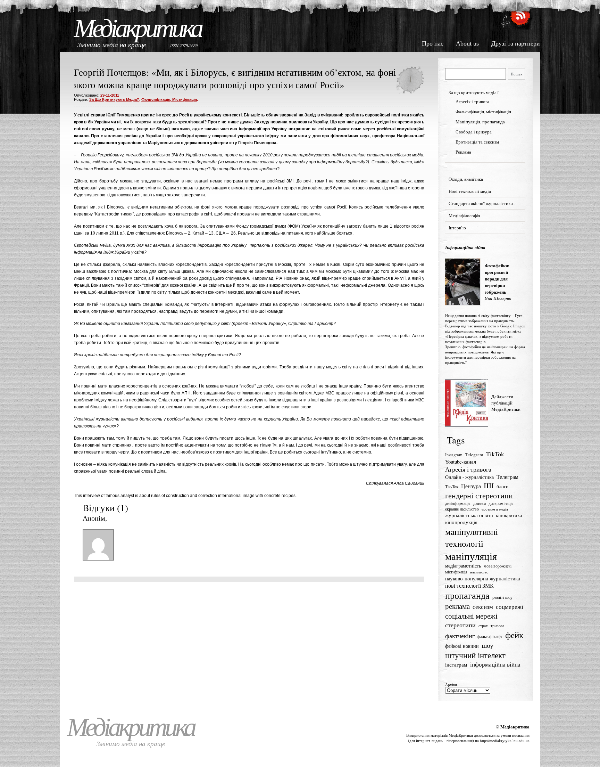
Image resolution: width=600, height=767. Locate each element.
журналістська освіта (469, 515)
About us (467, 43)
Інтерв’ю (457, 228)
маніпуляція (471, 556)
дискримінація (501, 503)
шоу (487, 645)
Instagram (453, 455)
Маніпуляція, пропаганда (480, 122)
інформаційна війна (495, 664)
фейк (514, 634)
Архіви (451, 684)
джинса (479, 503)
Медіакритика (137, 28)
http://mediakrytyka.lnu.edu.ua (505, 740)
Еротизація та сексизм (477, 142)
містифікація (456, 572)
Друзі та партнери (515, 43)
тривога (497, 625)
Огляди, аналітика (466, 179)
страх (483, 626)
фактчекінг (460, 635)
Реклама (463, 152)
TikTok (495, 454)
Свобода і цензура (474, 132)
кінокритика (509, 515)
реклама (457, 606)
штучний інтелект (475, 655)
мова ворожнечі (497, 566)
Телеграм (507, 476)
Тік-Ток (451, 487)
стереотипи (460, 625)
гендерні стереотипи (479, 495)
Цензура (471, 486)
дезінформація (457, 503)
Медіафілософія (464, 215)
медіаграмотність (463, 566)
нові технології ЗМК (469, 585)
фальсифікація (489, 636)
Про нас (432, 43)
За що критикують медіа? (114, 99)
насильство (479, 572)
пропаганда (467, 595)
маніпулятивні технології (471, 537)
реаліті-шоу (502, 597)
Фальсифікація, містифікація (169, 99)
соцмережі (509, 607)
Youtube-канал (460, 461)
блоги (503, 486)
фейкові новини (462, 646)
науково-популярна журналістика (482, 578)
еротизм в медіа (495, 509)
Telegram (474, 454)
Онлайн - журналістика (469, 477)
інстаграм (456, 664)
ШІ (489, 485)
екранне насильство (462, 509)
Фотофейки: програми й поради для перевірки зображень (497, 278)
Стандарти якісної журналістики (481, 203)
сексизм (483, 607)
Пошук (516, 73)
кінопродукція (461, 522)
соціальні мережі (471, 616)
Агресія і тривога (472, 101)
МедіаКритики (461, 735)
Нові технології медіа (470, 191)
